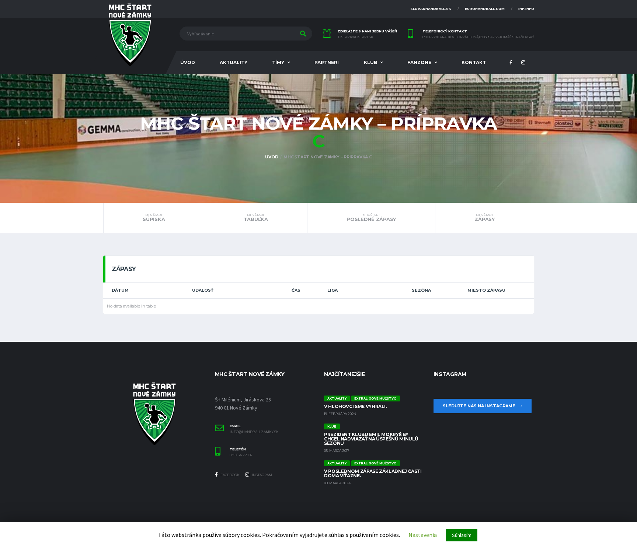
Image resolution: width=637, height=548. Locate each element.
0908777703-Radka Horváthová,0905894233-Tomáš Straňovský (478, 37)
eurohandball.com (485, 9)
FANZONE (419, 62)
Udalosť (202, 290)
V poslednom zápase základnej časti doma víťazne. (373, 473)
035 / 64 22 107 (241, 455)
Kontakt (474, 62)
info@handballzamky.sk (254, 432)
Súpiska (154, 217)
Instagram (261, 475)
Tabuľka (256, 217)
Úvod (187, 62)
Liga (332, 290)
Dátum (120, 290)
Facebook (230, 475)
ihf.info (526, 9)
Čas (296, 290)
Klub (370, 62)
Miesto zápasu (486, 290)
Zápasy (484, 217)
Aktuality (233, 62)
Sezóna (421, 290)
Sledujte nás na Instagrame (479, 405)
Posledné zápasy (371, 217)
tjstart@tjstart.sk (355, 37)
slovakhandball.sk (430, 9)
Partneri (326, 62)
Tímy (278, 62)
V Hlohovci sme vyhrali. (355, 406)
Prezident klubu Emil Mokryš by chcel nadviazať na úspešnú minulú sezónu (371, 439)
